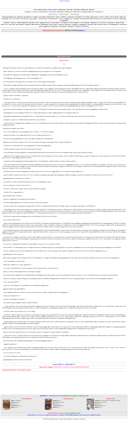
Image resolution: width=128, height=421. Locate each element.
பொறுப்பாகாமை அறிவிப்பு (66, 419)
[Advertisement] (64, 43)
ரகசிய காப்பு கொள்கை (79, 419)
